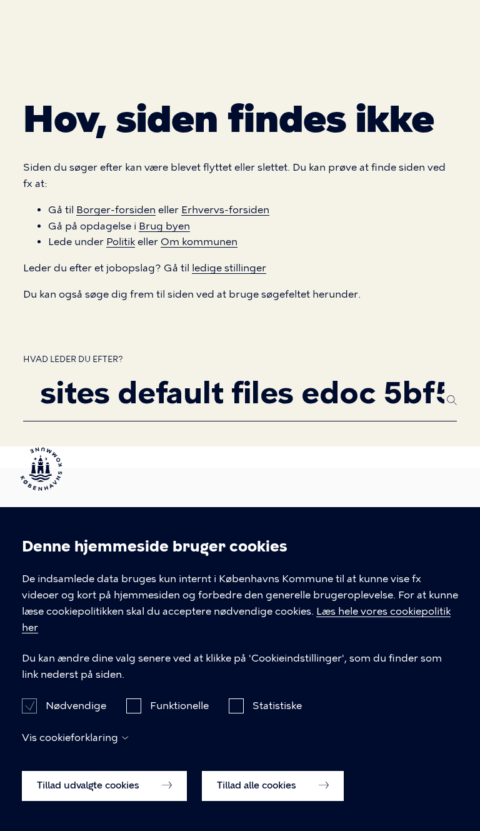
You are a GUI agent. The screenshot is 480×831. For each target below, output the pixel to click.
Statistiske (277, 706)
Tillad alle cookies (258, 785)
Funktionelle (179, 706)
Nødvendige (76, 706)
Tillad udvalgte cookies (89, 785)
